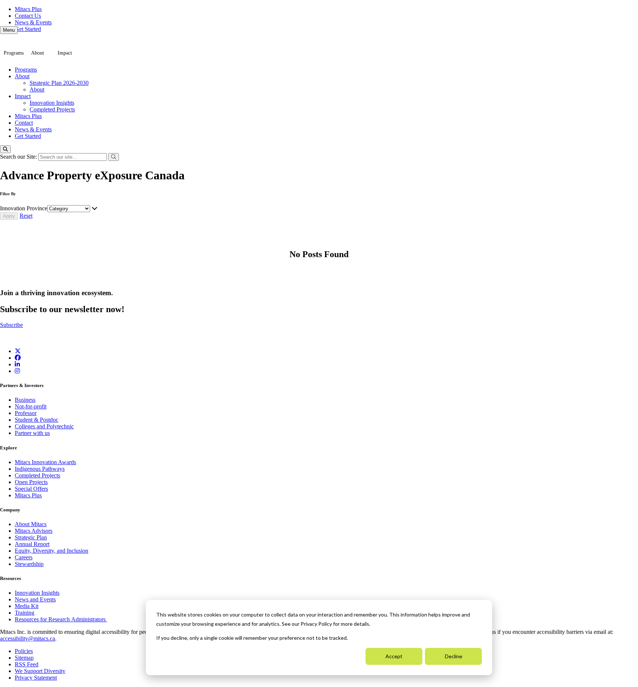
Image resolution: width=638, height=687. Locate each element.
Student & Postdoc (36, 420)
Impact (65, 53)
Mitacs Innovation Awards (45, 462)
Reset (26, 216)
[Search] (5, 149)
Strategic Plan (31, 537)
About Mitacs (31, 524)
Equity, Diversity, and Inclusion (51, 551)
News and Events (35, 599)
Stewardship (29, 564)
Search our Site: (19, 156)
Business (25, 400)
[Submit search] (113, 157)
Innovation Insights (52, 103)
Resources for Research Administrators (61, 619)
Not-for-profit (31, 406)
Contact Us (28, 16)
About (37, 53)
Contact (24, 123)
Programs (14, 53)
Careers (23, 557)
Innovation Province (23, 208)
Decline (453, 656)
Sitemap (24, 658)
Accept (393, 656)
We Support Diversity (40, 671)
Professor (26, 413)
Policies (24, 651)
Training (24, 613)
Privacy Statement (36, 677)
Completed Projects (52, 109)
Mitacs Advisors (33, 531)
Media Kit (26, 606)
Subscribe (11, 325)
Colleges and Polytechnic (44, 426)
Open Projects (31, 482)
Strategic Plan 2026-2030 (59, 83)
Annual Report (32, 544)
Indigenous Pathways (40, 469)
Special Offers (31, 489)
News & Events (33, 22)
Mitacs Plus (28, 9)
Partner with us (32, 433)
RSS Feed (26, 664)
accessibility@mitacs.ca (27, 638)
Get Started (28, 29)
